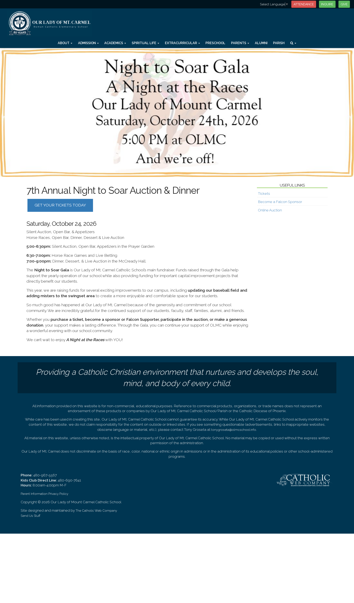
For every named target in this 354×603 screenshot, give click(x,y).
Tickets (264, 193)
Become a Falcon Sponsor (280, 202)
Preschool (215, 43)
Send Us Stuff (30, 516)
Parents (239, 43)
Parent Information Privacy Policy (44, 494)
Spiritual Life (144, 43)
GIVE (344, 4)
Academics (114, 43)
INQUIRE (327, 4)
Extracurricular (181, 43)
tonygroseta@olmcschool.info (233, 430)
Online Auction (270, 210)
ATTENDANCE (304, 4)
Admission (87, 43)
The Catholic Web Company (96, 510)
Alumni (261, 43)
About (64, 43)
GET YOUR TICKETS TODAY (60, 205)
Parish (279, 43)
